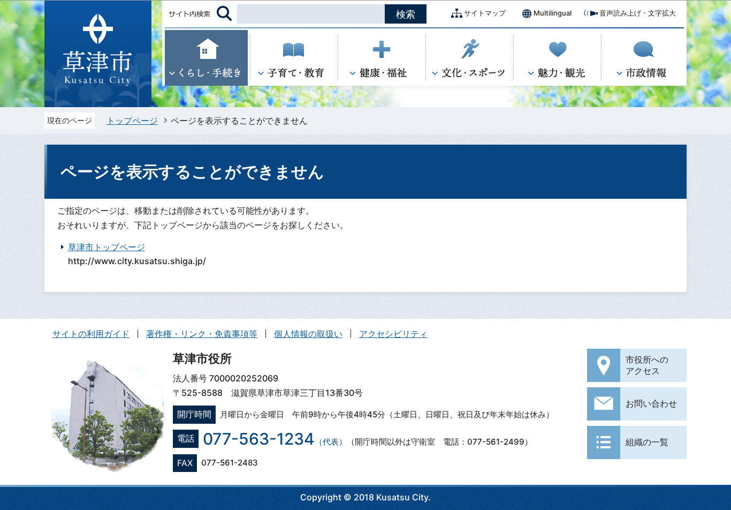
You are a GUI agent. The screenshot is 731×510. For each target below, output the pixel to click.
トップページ (132, 120)
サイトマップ (485, 13)
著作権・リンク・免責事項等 (201, 333)
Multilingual (553, 13)
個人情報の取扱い (308, 333)
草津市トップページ (106, 247)
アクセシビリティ (393, 333)
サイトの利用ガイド (91, 333)
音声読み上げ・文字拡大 (637, 13)
